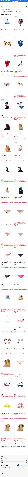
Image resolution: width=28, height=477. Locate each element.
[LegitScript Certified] (18, 460)
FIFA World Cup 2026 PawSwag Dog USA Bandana (20, 29)
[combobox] (14, 6)
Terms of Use (2, 465)
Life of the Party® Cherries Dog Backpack (6, 153)
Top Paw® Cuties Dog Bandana (18, 70)
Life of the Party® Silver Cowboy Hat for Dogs (6, 132)
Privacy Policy (2, 466)
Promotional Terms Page (16, 449)
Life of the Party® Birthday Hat (4, 29)
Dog (1, 9)
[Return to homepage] (7, 3)
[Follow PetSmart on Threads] (5, 460)
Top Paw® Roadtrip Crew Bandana (18, 174)
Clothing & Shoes (5, 9)
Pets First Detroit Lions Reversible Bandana (19, 111)
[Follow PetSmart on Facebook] (1, 460)
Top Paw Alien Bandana (4, 174)
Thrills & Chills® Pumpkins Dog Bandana (6, 111)
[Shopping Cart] (25, 4)
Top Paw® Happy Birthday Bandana (18, 153)
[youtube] (8, 460)
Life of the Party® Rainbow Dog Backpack (19, 132)
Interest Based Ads (3, 467)
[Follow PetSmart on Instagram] (3, 460)
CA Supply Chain (3, 468)
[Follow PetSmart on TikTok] (7, 460)
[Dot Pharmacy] (23, 460)
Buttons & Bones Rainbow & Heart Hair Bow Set (6, 344)
